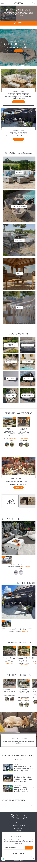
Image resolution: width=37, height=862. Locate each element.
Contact (18, 823)
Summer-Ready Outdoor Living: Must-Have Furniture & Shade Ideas (24, 790)
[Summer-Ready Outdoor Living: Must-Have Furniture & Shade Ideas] (8, 788)
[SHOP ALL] (18, 475)
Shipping (18, 831)
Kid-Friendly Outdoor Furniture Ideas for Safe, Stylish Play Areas (23, 768)
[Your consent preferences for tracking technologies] (3, 859)
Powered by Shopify (18, 860)
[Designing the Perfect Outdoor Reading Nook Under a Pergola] (8, 778)
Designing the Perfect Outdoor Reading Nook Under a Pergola (23, 779)
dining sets (18, 102)
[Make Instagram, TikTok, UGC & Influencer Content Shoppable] (32, 805)
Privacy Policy (18, 828)
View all (18, 759)
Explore (18, 51)
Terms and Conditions (18, 825)
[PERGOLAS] (18, 126)
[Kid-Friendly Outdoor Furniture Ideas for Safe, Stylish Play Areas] (8, 767)
